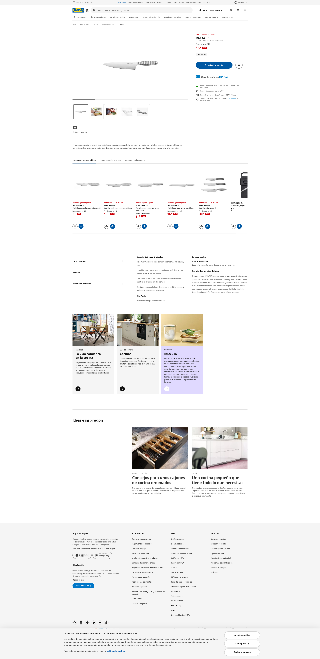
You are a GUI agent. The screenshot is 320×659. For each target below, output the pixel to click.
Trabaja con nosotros (180, 548)
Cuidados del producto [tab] (135, 160)
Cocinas (95, 24)
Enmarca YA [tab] (227, 17)
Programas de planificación (221, 563)
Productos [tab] (81, 17)
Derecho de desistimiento (142, 572)
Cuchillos (121, 24)
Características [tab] (79, 261)
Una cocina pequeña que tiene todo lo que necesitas (217, 480)
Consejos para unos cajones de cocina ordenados (158, 480)
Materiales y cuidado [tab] (81, 283)
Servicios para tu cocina (220, 548)
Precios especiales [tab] (172, 17)
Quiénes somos (177, 539)
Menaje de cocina (108, 24)
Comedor (144, 473)
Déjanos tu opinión (139, 603)
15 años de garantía (79, 132)
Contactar (206, 2)
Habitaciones (84, 24)
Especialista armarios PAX (220, 558)
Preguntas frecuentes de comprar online (148, 567)
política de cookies (116, 651)
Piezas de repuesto (139, 586)
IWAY (173, 610)
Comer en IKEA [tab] (211, 17)
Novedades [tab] (134, 17)
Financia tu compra (218, 567)
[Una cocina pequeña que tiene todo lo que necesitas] (220, 448)
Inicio (74, 24)
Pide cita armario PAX (193, 2)
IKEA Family (122, 2)
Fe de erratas (137, 599)
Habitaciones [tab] (100, 17)
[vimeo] (94, 622)
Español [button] (241, 2)
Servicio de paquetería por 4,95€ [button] (212, 91)
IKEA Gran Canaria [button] (82, 2)
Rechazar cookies (242, 652)
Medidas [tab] (76, 272)
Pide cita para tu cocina (176, 2)
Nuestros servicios (218, 539)
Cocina (134, 473)
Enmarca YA (161, 2)
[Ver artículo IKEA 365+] (87, 185)
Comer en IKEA (150, 2)
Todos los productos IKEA (181, 553)
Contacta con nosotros (141, 539)
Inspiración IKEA (177, 563)
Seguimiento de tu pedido (142, 544)
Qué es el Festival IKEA (180, 615)
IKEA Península (177, 601)
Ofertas (174, 567)
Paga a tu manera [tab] (193, 17)
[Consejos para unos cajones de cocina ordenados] (160, 448)
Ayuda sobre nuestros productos (145, 558)
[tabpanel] (192, 280)
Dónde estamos (177, 544)
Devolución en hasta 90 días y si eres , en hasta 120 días (219, 100)
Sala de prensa (177, 596)
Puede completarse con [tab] (110, 160)
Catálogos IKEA (177, 558)
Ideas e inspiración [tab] (151, 17)
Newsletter (175, 591)
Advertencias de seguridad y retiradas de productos (148, 592)
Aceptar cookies (242, 635)
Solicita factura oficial (140, 553)
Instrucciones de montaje (142, 582)
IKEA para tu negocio (135, 2)
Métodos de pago (139, 548)
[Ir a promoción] (90, 10)
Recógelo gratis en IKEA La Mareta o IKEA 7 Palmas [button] (218, 95)
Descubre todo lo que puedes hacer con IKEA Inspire (93, 548)
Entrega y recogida (218, 544)
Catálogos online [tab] (117, 17)
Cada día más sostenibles (181, 582)
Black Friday (176, 605)
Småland (214, 572)
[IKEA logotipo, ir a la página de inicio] (78, 10)
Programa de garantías (141, 577)
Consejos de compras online (143, 563)
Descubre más (78, 580)
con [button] (215, 77)
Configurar (241, 644)
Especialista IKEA (217, 553)
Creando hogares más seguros (183, 586)
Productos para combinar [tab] (84, 160)
